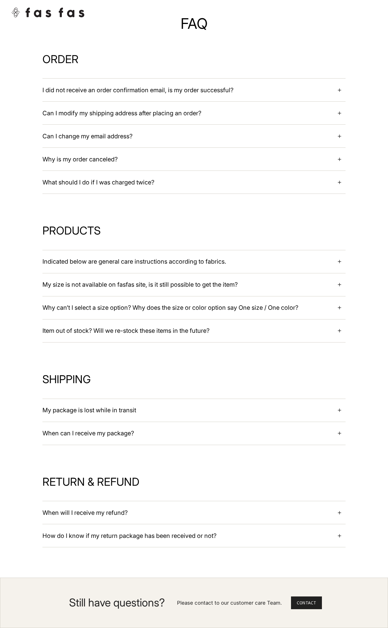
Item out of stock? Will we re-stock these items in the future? (125, 330)
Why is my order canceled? (80, 159)
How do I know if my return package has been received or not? (129, 535)
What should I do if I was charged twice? (98, 182)
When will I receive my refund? (85, 512)
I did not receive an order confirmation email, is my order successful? (137, 90)
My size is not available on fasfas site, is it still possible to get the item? (140, 284)
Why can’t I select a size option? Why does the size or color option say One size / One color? (170, 307)
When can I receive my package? (88, 433)
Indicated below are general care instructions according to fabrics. (134, 261)
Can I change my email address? (87, 136)
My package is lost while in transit (89, 410)
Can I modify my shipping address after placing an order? (121, 113)
